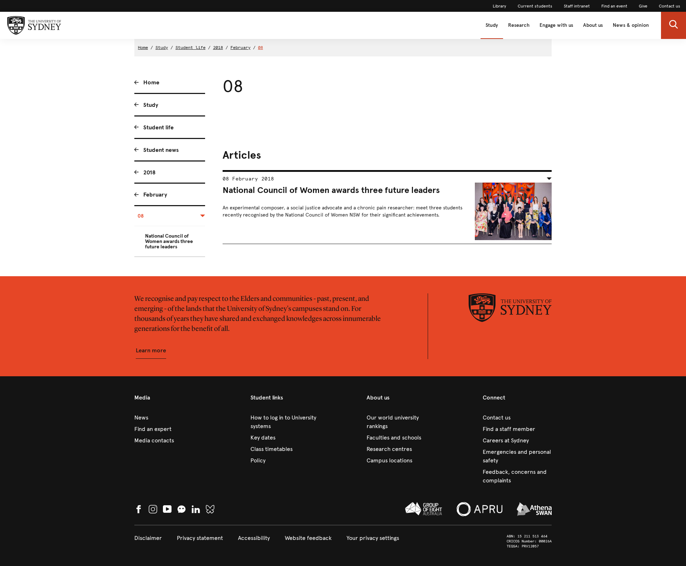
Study (492, 25)
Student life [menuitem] (158, 127)
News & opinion (631, 25)
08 (260, 47)
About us (593, 25)
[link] (499, 6)
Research (519, 25)
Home (143, 47)
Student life (190, 47)
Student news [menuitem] (161, 150)
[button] (673, 25)
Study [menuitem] (150, 104)
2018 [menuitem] (149, 172)
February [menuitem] (155, 194)
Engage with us (556, 25)
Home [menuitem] (151, 82)
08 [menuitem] (141, 216)
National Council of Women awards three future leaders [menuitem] (169, 241)
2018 (218, 47)
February (240, 47)
